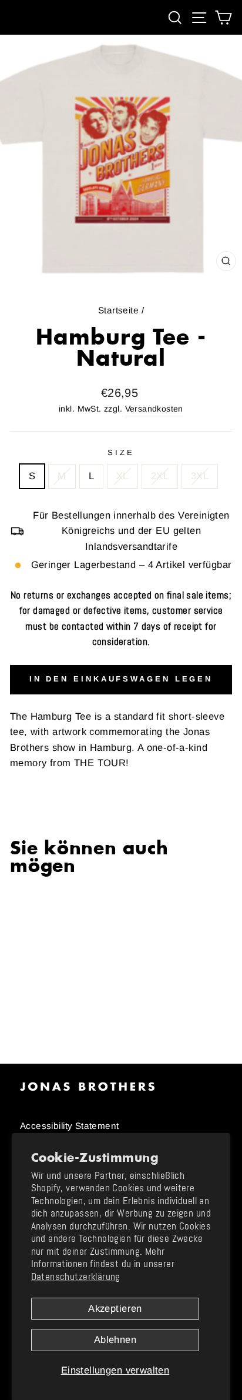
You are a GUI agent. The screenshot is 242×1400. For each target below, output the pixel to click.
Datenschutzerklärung (75, 1277)
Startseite (118, 310)
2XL (160, 476)
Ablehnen (115, 1339)
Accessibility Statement (69, 1126)
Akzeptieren (115, 1308)
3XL (200, 476)
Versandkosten (154, 408)
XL (122, 476)
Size (121, 452)
